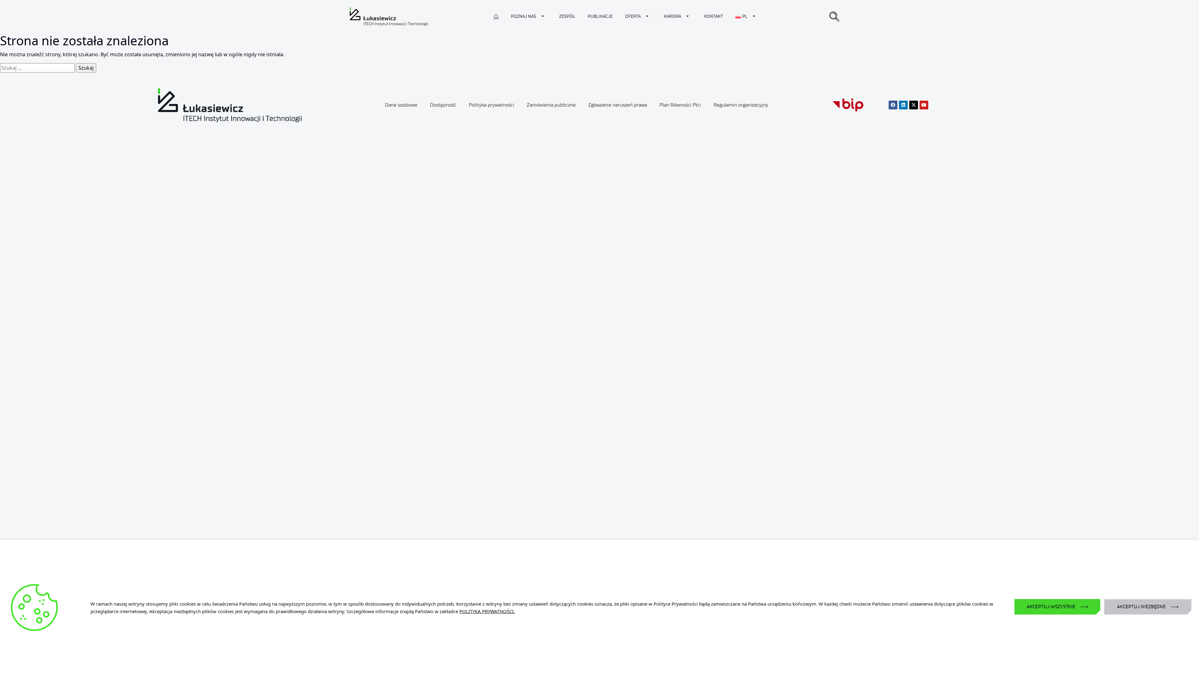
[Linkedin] (903, 105)
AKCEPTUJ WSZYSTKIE (1051, 606)
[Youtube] (924, 105)
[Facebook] (893, 105)
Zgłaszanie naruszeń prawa (617, 105)
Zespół (567, 16)
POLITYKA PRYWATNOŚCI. (487, 611)
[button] (834, 17)
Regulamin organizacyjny (740, 105)
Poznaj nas (523, 16)
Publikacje (600, 16)
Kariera (672, 16)
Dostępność (443, 105)
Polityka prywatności (491, 105)
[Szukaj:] (37, 67)
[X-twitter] (913, 105)
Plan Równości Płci (680, 105)
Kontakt (713, 16)
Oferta (633, 16)
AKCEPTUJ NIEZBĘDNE (1141, 606)
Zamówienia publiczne (551, 105)
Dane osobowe (401, 105)
